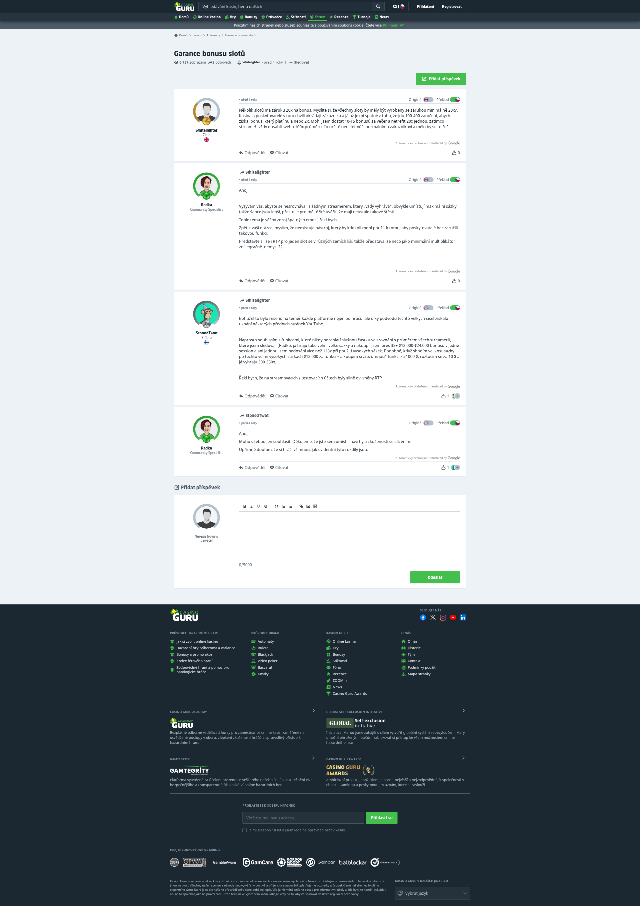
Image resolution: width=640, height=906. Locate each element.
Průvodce (274, 17)
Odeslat (435, 577)
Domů (184, 17)
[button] (457, 396)
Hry (233, 17)
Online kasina (209, 17)
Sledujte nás (430, 610)
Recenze (341, 17)
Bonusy (251, 17)
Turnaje (364, 17)
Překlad (442, 99)
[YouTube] (453, 617)
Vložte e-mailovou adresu (265, 814)
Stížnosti (298, 17)
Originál (415, 99)
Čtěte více (374, 25)
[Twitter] (433, 617)
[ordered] (283, 506)
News (384, 17)
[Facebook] (423, 617)
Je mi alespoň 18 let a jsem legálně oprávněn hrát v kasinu (297, 830)
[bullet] (290, 506)
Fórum (320, 17)
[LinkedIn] (463, 617)
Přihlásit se (381, 817)
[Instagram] (443, 617)
